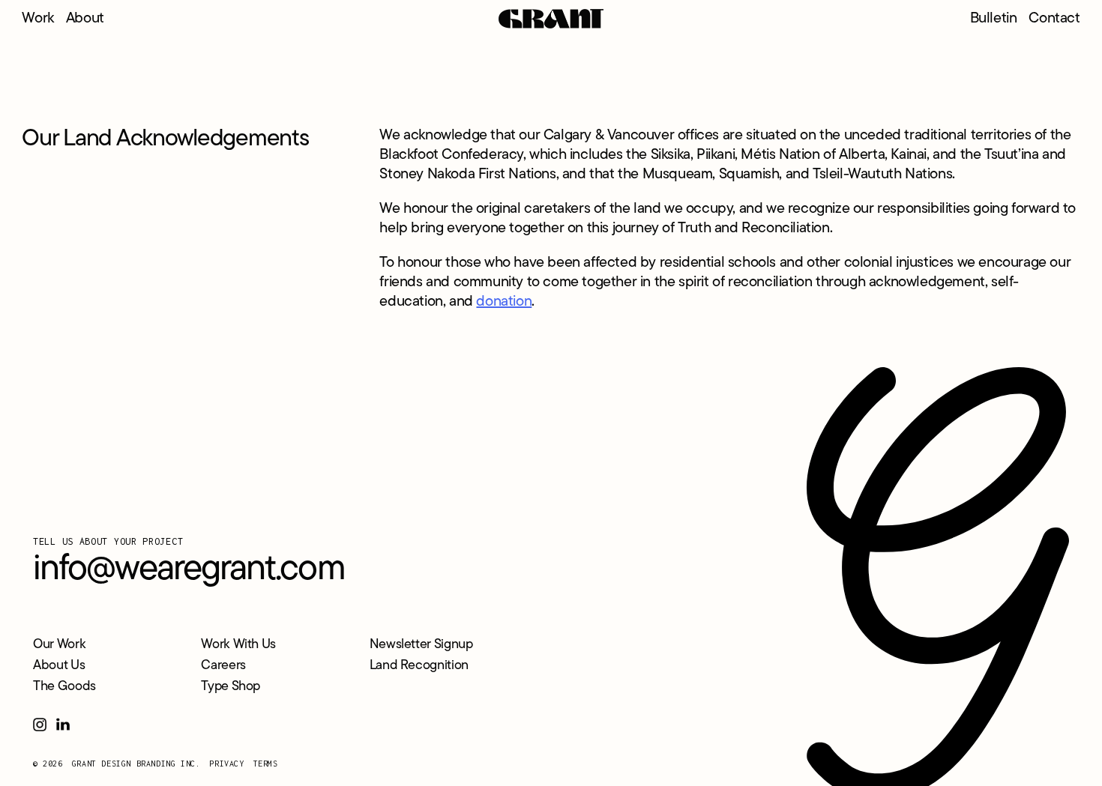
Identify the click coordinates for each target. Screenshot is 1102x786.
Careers (223, 666)
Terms (265, 763)
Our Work (59, 645)
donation (504, 301)
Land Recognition (419, 666)
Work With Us (238, 645)
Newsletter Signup (421, 645)
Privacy (226, 763)
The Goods (64, 687)
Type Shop (230, 687)
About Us (59, 666)
